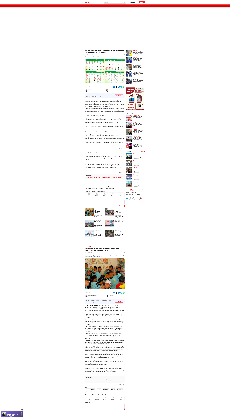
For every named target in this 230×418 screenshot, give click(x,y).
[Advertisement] (114, 18)
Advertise (127, 192)
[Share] (144, 50)
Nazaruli (111, 295)
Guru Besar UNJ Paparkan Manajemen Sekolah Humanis (99, 380)
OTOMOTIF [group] (106, 5)
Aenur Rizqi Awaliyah (92, 295)
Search (123, 2)
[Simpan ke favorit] (124, 54)
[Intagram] (133, 198)
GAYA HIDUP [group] (119, 5)
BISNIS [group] (100, 5)
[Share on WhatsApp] (124, 87)
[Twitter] (130, 198)
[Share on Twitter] (116, 87)
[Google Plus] (140, 198)
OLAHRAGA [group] (112, 5)
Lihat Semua (141, 48)
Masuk (141, 2)
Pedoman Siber (137, 194)
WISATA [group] (95, 5)
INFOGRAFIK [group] (133, 5)
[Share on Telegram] (121, 87)
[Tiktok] (137, 198)
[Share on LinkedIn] (119, 87)
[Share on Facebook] (114, 87)
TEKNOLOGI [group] (126, 5)
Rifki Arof (90, 89)
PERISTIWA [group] (89, 5)
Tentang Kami (133, 192)
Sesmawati (111, 89)
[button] (144, 6)
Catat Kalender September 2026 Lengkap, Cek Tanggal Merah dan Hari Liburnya (104, 177)
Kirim (122, 206)
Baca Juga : (89, 175)
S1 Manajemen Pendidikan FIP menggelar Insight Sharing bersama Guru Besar (103, 379)
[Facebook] (127, 198)
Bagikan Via (87, 86)
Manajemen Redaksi (129, 194)
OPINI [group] (139, 5)
